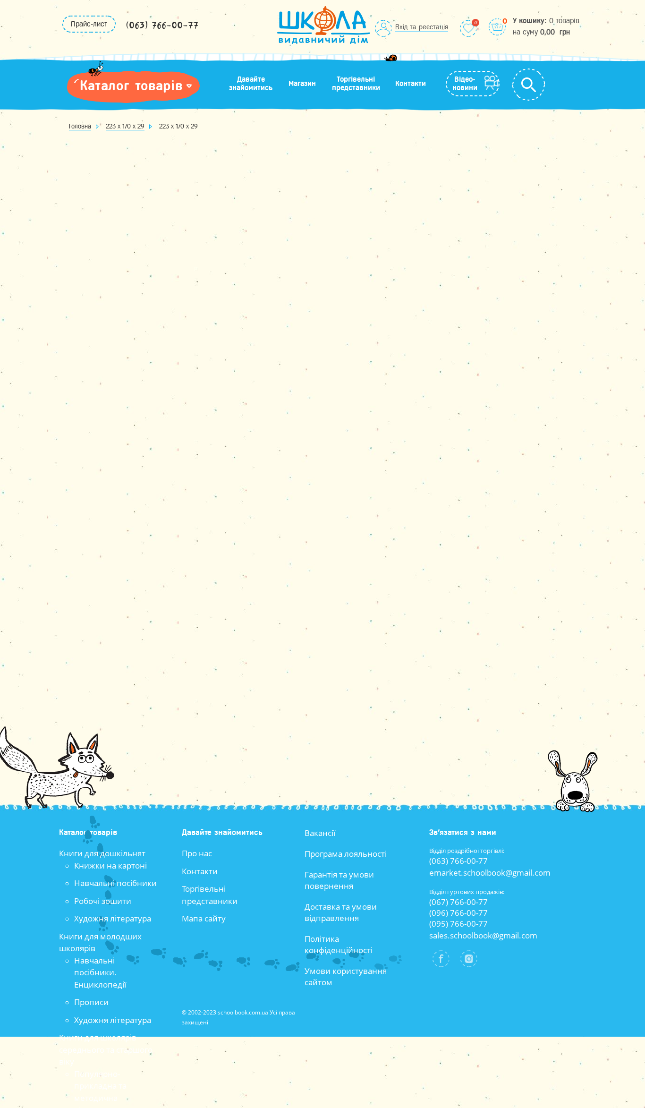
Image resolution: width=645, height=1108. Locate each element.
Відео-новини (464, 83)
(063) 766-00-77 (162, 25)
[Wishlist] (468, 28)
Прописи (91, 1002)
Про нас (197, 853)
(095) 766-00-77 (458, 923)
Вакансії (320, 832)
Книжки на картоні (110, 865)
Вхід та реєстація (421, 27)
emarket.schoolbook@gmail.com (490, 872)
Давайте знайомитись (250, 83)
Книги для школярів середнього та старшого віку (106, 1049)
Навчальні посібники (115, 883)
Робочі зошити (102, 900)
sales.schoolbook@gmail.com (483, 935)
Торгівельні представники (356, 83)
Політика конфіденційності (339, 944)
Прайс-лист (89, 24)
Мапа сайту (204, 918)
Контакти (410, 83)
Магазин (302, 83)
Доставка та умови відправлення (341, 912)
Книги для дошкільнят (102, 853)
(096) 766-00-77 (458, 912)
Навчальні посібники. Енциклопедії (100, 972)
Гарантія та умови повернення (339, 880)
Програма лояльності (346, 853)
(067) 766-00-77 (458, 901)
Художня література (112, 918)
